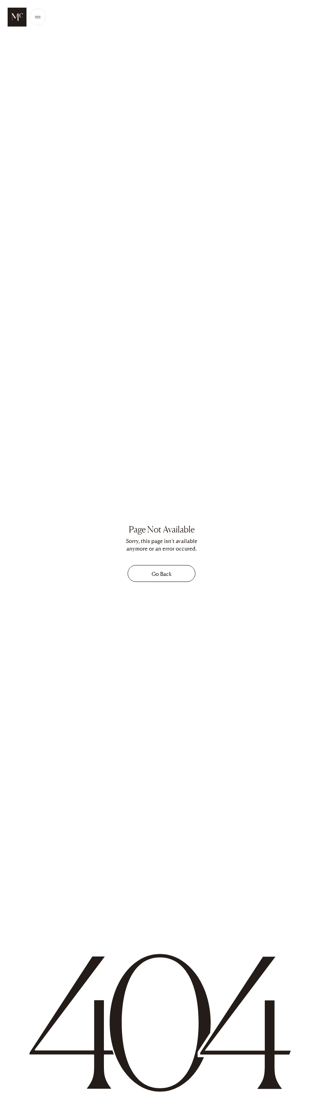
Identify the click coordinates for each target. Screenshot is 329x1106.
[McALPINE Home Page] (17, 17)
